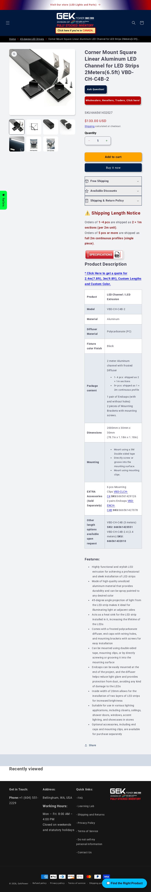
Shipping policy (97, 883)
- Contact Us (84, 852)
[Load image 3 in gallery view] (50, 127)
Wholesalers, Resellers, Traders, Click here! (113, 100)
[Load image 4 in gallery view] (67, 127)
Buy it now (113, 167)
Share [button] (92, 745)
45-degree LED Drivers (32, 39)
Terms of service (77, 883)
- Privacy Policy (85, 822)
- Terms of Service (87, 831)
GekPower (23, 883)
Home (12, 39)
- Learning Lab (85, 806)
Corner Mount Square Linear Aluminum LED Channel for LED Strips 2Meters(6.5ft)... (94, 39)
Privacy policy (57, 883)
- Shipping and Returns (90, 814)
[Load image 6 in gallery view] (33, 144)
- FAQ (79, 797)
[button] (8, 23)
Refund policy (40, 883)
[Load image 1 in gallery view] (16, 127)
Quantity (90, 133)
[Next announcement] (144, 5)
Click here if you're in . (75, 30)
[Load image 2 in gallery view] (33, 127)
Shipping (90, 126)
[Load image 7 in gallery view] (50, 144)
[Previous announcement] (7, 5)
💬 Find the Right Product (124, 883)
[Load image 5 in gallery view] (16, 144)
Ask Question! (95, 89)
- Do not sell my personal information (89, 842)
